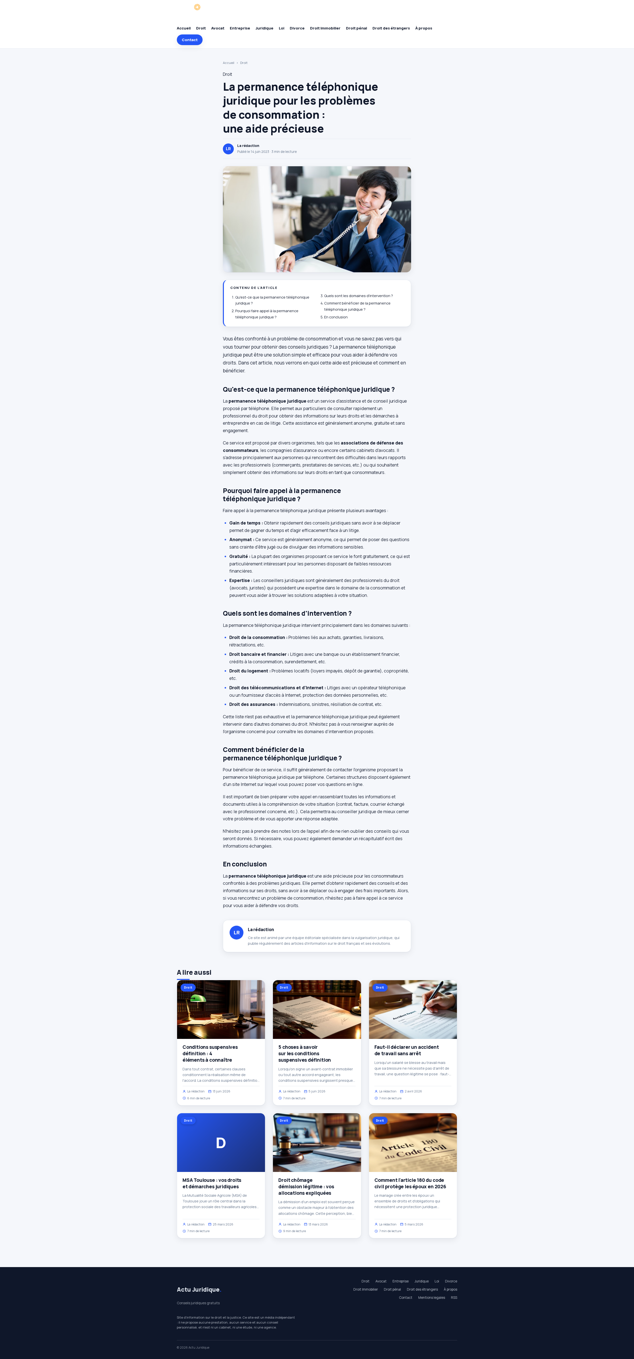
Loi (281, 28)
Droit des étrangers (391, 28)
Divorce (297, 28)
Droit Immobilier (325, 28)
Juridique (264, 28)
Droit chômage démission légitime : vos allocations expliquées (306, 1186)
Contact (190, 39)
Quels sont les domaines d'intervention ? (358, 295)
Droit (201, 28)
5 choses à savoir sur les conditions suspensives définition (304, 1053)
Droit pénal (356, 28)
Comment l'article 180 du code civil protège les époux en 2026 (410, 1183)
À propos (423, 28)
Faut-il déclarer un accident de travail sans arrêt (406, 1050)
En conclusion (336, 317)
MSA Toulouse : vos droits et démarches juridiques (212, 1183)
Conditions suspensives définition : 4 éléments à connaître (210, 1053)
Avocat (217, 28)
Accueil (184, 28)
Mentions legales (431, 1297)
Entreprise (240, 28)
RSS (454, 1297)
